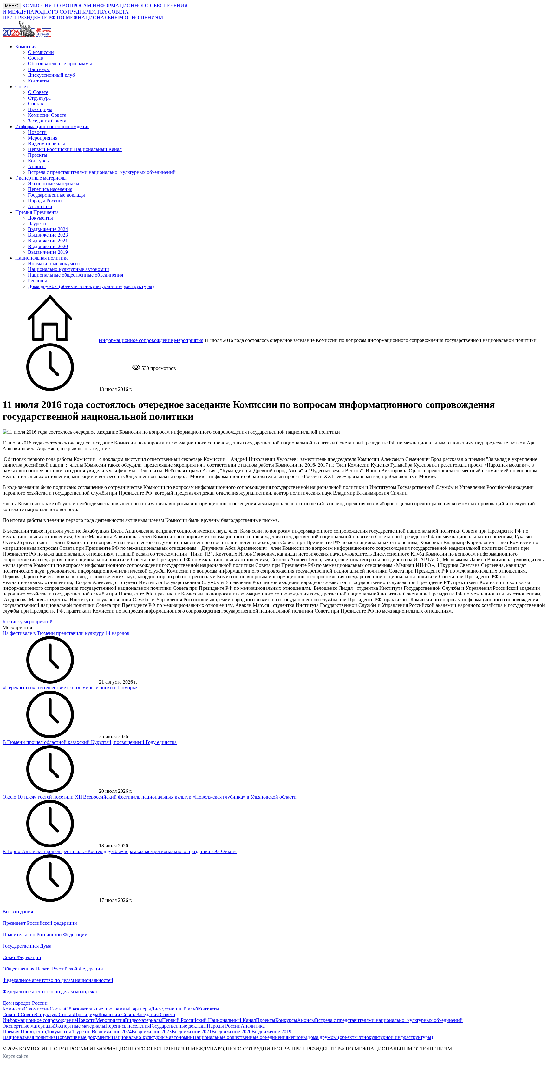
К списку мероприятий (28, 621)
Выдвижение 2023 (48, 235)
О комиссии (41, 52)
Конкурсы (39, 160)
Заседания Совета (47, 120)
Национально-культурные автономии (68, 269)
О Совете (38, 92)
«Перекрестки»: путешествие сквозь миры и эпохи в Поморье (70, 687)
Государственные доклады (56, 195)
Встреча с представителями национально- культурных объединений (102, 172)
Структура (39, 98)
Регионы (37, 280)
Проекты (37, 155)
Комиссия (13, 1008)
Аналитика (40, 206)
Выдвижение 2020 (48, 246)
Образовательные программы (60, 63)
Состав (35, 58)
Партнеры (39, 69)
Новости (37, 132)
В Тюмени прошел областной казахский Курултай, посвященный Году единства (90, 742)
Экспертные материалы (53, 183)
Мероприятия (42, 138)
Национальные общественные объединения (75, 275)
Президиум (40, 109)
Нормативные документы (56, 263)
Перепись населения (50, 189)
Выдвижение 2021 (48, 240)
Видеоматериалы (46, 143)
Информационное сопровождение (136, 340)
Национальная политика (29, 1037)
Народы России (45, 200)
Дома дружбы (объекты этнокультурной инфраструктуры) (91, 286)
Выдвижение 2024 (48, 229)
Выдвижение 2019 (48, 252)
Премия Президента (24, 1031)
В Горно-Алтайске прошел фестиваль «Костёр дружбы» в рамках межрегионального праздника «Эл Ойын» (120, 851)
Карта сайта (15, 1056)
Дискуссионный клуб (51, 75)
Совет (9, 1014)
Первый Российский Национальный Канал (75, 149)
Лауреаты (38, 223)
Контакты (38, 80)
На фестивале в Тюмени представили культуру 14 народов (66, 633)
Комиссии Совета (47, 115)
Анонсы (37, 166)
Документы (40, 217)
